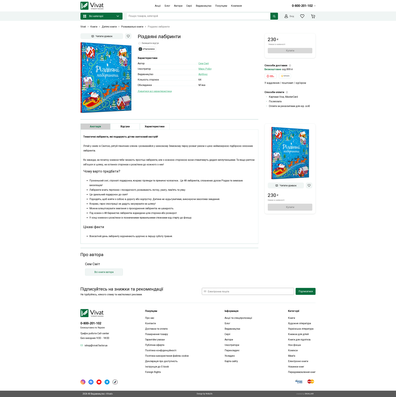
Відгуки (125, 126)
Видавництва (232, 328)
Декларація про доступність (161, 361)
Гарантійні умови (155, 339)
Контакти (150, 323)
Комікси (293, 350)
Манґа (291, 355)
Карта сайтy (231, 361)
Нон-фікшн (294, 345)
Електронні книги (298, 361)
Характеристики (154, 126)
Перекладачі (232, 350)
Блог (227, 323)
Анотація (95, 126)
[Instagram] (82, 382)
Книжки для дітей (298, 334)
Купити (290, 50)
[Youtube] (99, 382)
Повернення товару (156, 334)
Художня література (299, 323)
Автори (229, 339)
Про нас (149, 317)
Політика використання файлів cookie (167, 355)
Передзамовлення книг (302, 372)
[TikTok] (115, 382)
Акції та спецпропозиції (238, 317)
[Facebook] (90, 382)
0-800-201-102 (90, 323)
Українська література (300, 328)
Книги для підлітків (299, 339)
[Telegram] (107, 382)
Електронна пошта (218, 291)
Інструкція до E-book (157, 366)
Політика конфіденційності (160, 350)
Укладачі (230, 355)
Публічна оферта (154, 345)
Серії (227, 334)
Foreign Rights (153, 372)
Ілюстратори (232, 345)
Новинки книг (296, 366)
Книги (291, 317)
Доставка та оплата (156, 328)
